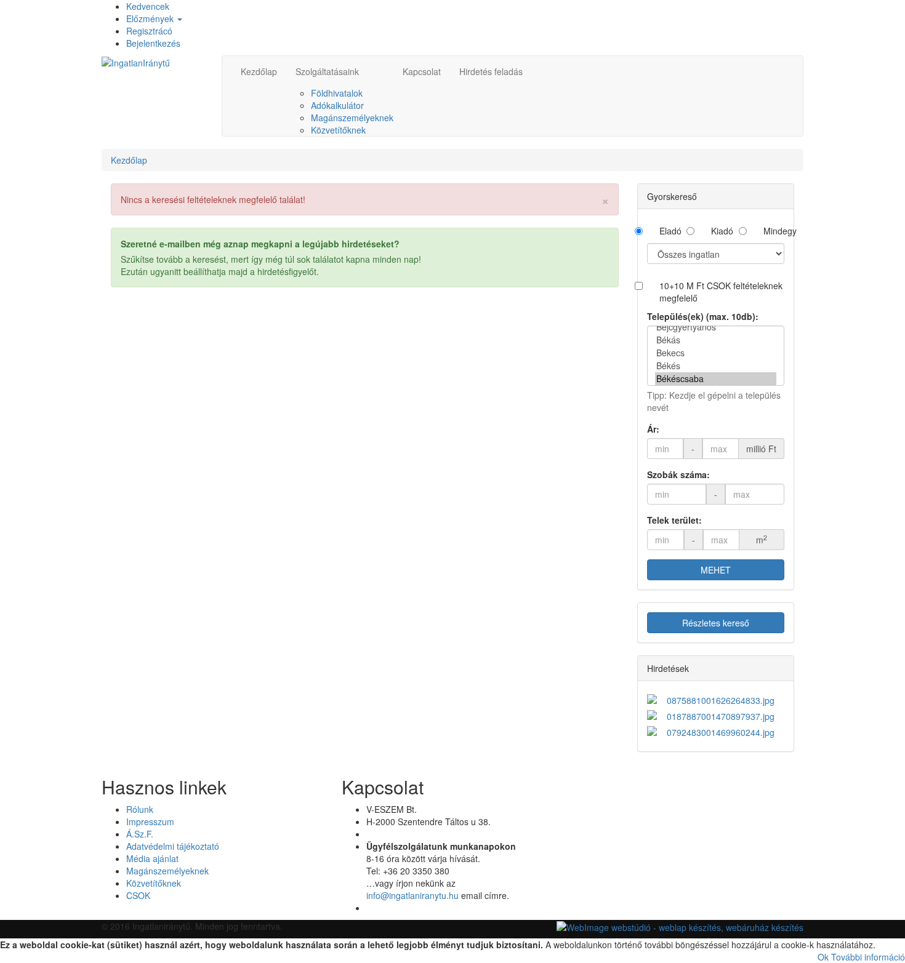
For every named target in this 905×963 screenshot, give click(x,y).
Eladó (669, 231)
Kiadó (721, 231)
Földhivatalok (337, 93)
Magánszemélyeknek (352, 117)
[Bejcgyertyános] (715, 327)
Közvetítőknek (338, 130)
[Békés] (715, 365)
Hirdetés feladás (491, 71)
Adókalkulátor (337, 105)
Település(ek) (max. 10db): (702, 316)
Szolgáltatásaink (327, 71)
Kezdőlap (259, 71)
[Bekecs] (715, 352)
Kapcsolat (422, 71)
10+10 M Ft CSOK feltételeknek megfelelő (720, 291)
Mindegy (773, 231)
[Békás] (715, 340)
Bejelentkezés (153, 43)
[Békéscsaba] (715, 378)
